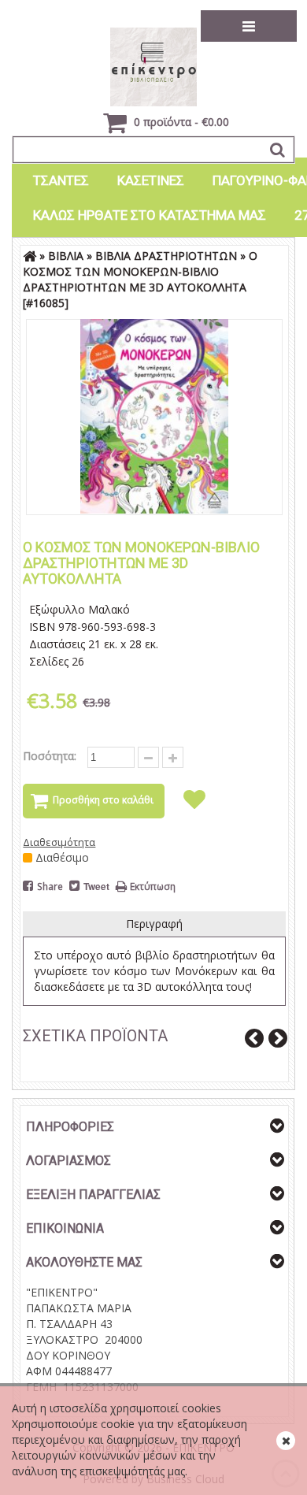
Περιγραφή (154, 923)
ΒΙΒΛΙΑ (65, 255)
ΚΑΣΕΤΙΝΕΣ (150, 180)
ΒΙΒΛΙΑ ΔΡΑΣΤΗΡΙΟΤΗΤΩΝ (166, 255)
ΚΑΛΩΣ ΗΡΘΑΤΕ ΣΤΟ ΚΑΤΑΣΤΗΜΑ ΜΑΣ (149, 215)
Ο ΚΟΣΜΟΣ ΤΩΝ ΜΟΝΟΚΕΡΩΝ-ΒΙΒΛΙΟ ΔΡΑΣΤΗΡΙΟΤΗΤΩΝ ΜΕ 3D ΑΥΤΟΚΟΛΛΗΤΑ (140, 271)
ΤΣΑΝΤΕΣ (61, 180)
